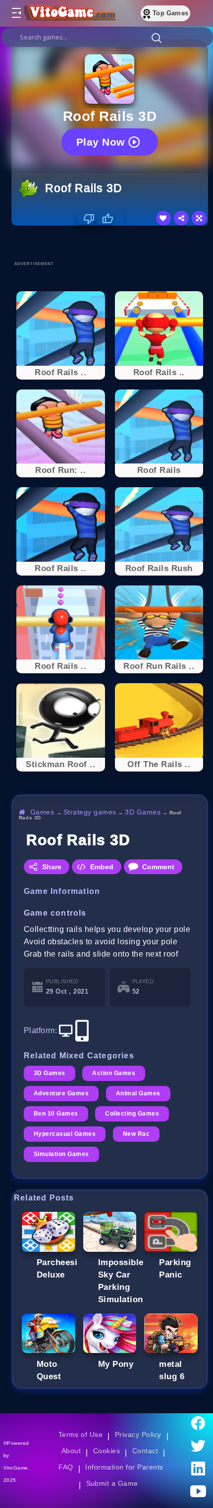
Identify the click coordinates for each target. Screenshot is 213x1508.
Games (42, 812)
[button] (156, 37)
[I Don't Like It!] (86, 219)
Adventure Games (61, 1093)
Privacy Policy (138, 1434)
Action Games (113, 1073)
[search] (107, 37)
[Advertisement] (112, 243)
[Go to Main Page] (69, 13)
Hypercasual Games (65, 1133)
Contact (145, 1451)
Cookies (106, 1451)
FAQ (65, 1467)
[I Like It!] (104, 219)
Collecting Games (132, 1113)
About (71, 1451)
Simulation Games (61, 1154)
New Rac (136, 1133)
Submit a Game (112, 1483)
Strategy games (89, 812)
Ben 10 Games (56, 1113)
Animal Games (138, 1093)
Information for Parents (124, 1467)
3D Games (142, 812)
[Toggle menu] (16, 13)
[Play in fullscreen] (199, 218)
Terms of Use (80, 1434)
